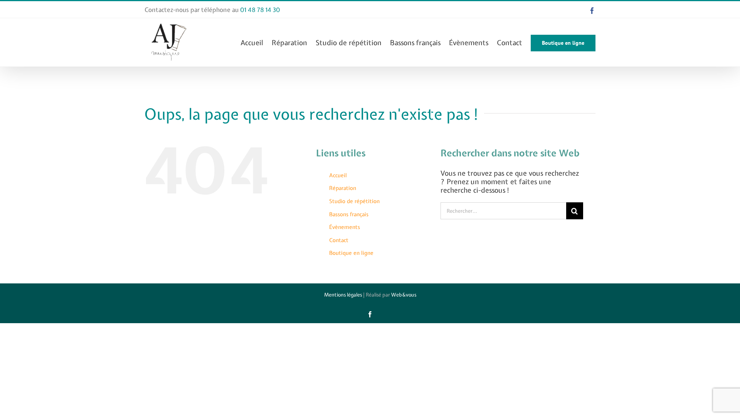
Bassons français (348, 214)
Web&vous (403, 295)
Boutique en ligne (351, 252)
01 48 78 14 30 (260, 9)
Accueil (338, 175)
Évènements (344, 227)
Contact (338, 240)
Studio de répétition (354, 201)
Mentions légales (343, 295)
